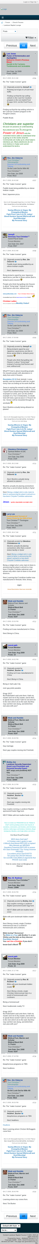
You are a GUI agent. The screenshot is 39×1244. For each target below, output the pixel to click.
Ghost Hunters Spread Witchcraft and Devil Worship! (19, 217)
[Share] (35, 73)
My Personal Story (19, 220)
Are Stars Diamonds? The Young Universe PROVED (19, 850)
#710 (34, 463)
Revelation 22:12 (10, 379)
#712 (34, 621)
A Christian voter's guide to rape (19, 841)
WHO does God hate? (19, 839)
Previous (11, 45)
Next (33, 45)
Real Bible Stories (10, 939)
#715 (34, 784)
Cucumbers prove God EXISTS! (19, 854)
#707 (34, 180)
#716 (34, 892)
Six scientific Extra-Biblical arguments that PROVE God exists (19, 859)
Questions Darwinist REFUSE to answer (19, 847)
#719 (34, 1103)
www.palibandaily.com (10, 294)
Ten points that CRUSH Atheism (19, 856)
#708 (34, 251)
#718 (34, 1056)
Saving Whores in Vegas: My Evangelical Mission (19, 211)
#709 (34, 338)
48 (23, 45)
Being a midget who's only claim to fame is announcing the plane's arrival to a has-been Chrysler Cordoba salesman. (19, 494)
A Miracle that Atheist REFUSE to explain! (19, 843)
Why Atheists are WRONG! (19, 845)
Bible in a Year (12, 935)
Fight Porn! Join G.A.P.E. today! (19, 214)
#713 (34, 659)
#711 (34, 532)
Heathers (6, 1125)
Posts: (9, 73)
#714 (34, 738)
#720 (34, 1192)
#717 (34, 971)
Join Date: (10, 71)
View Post (30, 87)
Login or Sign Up (29, 2)
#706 (34, 78)
